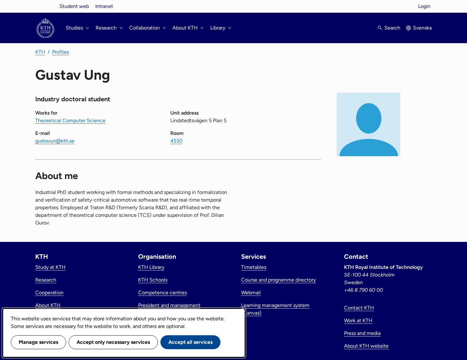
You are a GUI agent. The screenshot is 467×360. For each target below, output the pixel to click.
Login (424, 6)
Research (45, 280)
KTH (40, 52)
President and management (169, 305)
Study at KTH (50, 267)
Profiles (60, 52)
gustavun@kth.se (54, 141)
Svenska (422, 28)
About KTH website (366, 346)
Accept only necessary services (113, 342)
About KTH (47, 305)
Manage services (38, 342)
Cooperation (49, 293)
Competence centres (162, 293)
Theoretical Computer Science (70, 120)
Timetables (253, 267)
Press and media (362, 333)
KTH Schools (152, 280)
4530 (176, 141)
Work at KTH (358, 320)
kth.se (45, 6)
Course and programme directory (278, 280)
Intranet (104, 6)
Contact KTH (359, 308)
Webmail (251, 293)
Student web (74, 6)
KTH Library (151, 267)
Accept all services (190, 342)
